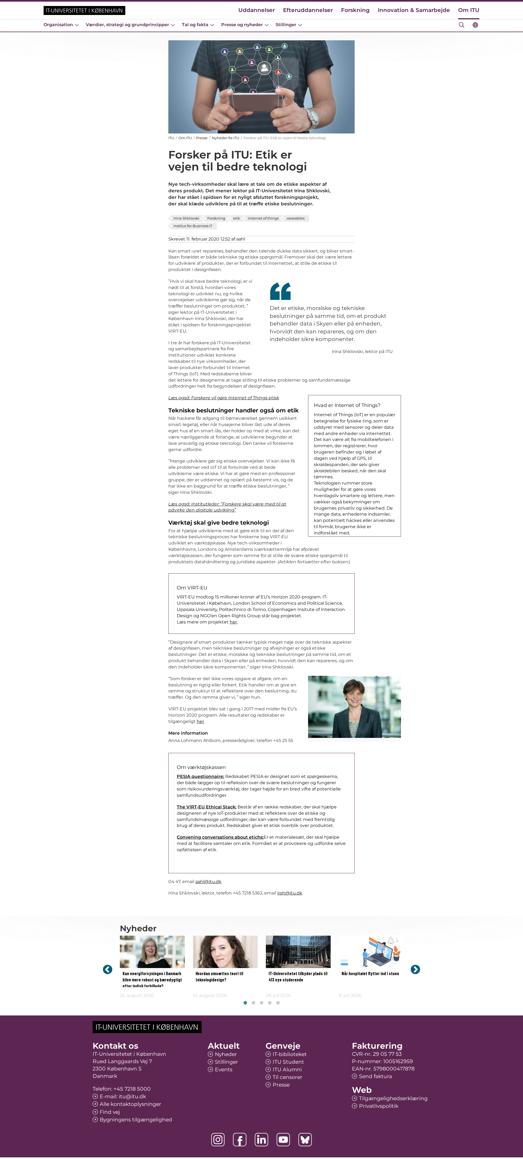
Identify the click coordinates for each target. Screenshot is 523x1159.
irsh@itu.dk (289, 893)
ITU (171, 138)
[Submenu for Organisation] (76, 24)
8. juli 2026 (350, 995)
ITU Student (288, 1062)
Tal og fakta (195, 24)
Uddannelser (256, 10)
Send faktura (375, 1076)
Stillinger (286, 24)
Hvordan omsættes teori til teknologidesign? (219, 977)
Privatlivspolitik (378, 1106)
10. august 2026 (210, 995)
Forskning (355, 10)
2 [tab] (253, 1003)
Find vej (110, 1112)
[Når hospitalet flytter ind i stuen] (371, 952)
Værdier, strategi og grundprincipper (127, 24)
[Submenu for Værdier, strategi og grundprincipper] (173, 24)
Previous (107, 969)
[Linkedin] (261, 1139)
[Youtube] (283, 1139)
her (233, 622)
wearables (296, 218)
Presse (202, 138)
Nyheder (226, 1054)
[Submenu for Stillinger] (300, 24)
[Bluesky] (305, 1139)
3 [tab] (261, 1003)
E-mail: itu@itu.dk (123, 1096)
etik (236, 218)
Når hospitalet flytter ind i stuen (370, 973)
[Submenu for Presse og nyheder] (266, 24)
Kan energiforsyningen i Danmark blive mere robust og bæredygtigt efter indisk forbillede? (152, 980)
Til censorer (287, 1077)
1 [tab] (245, 1003)
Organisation (58, 24)
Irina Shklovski (186, 218)
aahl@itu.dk (208, 881)
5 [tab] (278, 1003)
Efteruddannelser (308, 10)
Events (223, 1069)
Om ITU (468, 10)
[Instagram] (218, 1139)
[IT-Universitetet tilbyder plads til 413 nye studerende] (298, 952)
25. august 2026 (137, 995)
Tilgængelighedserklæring (393, 1098)
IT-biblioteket (290, 1054)
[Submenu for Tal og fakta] (212, 24)
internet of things (263, 218)
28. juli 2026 (278, 995)
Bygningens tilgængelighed (136, 1120)
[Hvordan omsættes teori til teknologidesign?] (225, 952)
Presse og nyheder (242, 24)
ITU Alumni (287, 1069)
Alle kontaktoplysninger (130, 1104)
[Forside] (84, 10)
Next (415, 969)
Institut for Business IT (193, 226)
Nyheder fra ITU (225, 138)
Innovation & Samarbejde (414, 10)
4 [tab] (269, 1003)
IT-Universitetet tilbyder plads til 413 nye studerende (298, 977)
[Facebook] (240, 1139)
